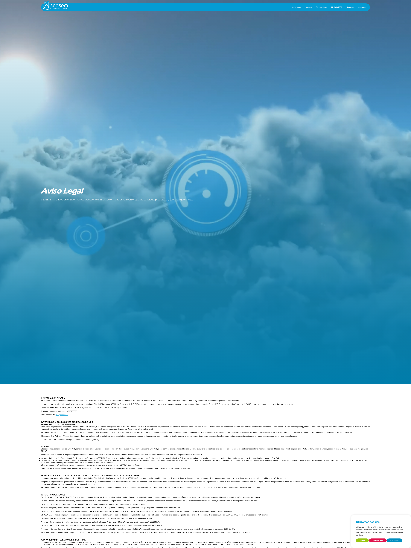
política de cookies (381, 532)
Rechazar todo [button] (378, 540)
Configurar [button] (394, 540)
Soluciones (296, 7)
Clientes (308, 7)
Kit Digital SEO (336, 7)
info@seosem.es (62, 415)
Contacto (362, 7)
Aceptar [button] (362, 540)
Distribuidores (321, 7)
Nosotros (350, 7)
